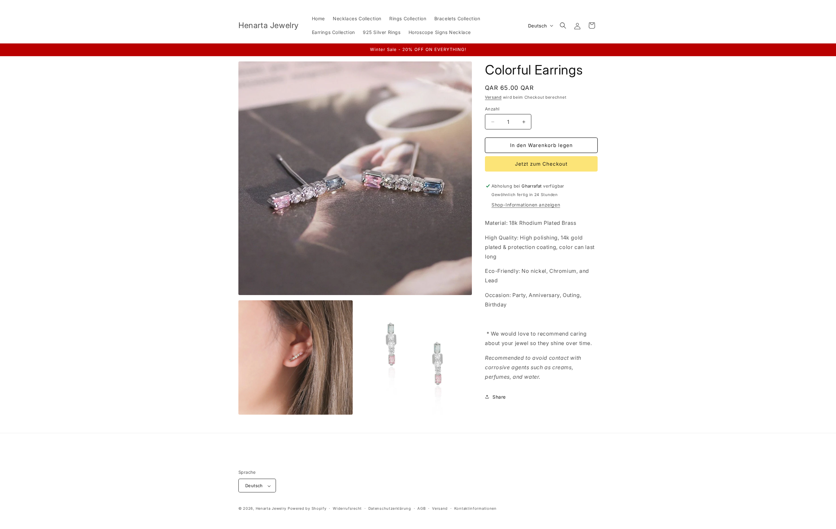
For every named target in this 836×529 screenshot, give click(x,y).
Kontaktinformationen (475, 508)
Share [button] (499, 397)
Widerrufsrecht (347, 508)
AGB (421, 508)
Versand (493, 97)
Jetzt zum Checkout (541, 164)
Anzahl (492, 108)
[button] (563, 25)
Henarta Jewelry (271, 508)
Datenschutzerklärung (389, 508)
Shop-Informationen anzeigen (525, 204)
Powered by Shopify (307, 508)
